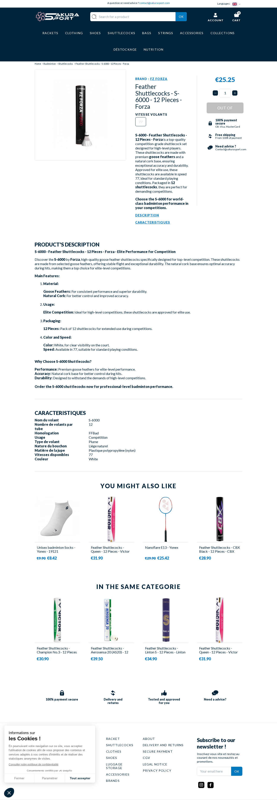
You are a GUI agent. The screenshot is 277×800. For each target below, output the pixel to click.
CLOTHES (113, 751)
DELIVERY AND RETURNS (163, 745)
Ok (181, 16)
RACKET (113, 739)
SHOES (111, 758)
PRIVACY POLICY (157, 770)
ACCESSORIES (117, 774)
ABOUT (149, 739)
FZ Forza (158, 79)
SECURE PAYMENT (158, 751)
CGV (146, 758)
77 (141, 122)
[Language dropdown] (237, 4)
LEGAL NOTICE (155, 764)
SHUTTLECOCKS (119, 745)
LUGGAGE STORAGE (114, 766)
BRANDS (113, 780)
